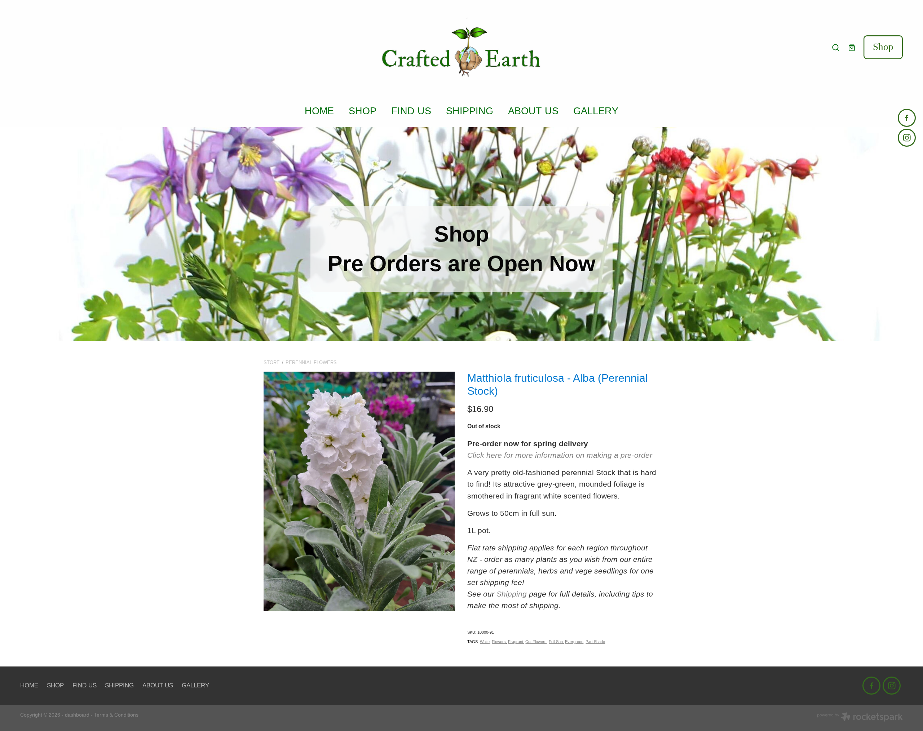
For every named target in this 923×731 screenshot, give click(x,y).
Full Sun (556, 641)
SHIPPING (469, 110)
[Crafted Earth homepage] (461, 47)
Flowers (499, 641)
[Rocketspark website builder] (860, 717)
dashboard (77, 715)
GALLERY (595, 110)
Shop (883, 46)
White (485, 641)
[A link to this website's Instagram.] (907, 138)
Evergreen (574, 641)
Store (272, 362)
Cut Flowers (536, 641)
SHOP (362, 110)
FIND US (411, 110)
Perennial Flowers (311, 362)
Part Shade (595, 641)
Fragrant (515, 641)
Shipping (511, 594)
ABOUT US (533, 110)
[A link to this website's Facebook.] (907, 118)
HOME (319, 110)
